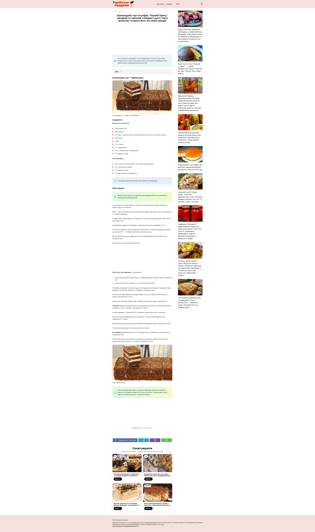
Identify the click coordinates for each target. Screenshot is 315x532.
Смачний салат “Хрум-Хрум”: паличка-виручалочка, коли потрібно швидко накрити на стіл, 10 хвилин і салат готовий (190, 197)
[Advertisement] (142, 40)
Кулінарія (169, 4)
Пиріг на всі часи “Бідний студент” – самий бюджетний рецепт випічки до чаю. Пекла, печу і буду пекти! (190, 69)
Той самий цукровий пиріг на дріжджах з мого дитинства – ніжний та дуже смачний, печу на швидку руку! (189, 302)
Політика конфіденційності (130, 526)
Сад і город (160, 4)
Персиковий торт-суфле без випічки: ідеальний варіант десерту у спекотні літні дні (190, 167)
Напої (177, 4)
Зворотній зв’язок (117, 526)
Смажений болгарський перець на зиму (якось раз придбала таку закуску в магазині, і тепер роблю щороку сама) (189, 137)
